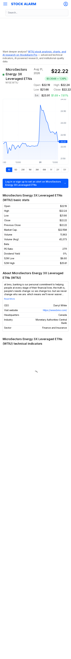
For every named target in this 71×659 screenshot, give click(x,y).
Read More (9, 299)
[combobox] (36, 12)
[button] (5, 4)
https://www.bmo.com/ (55, 310)
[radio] (9, 169)
